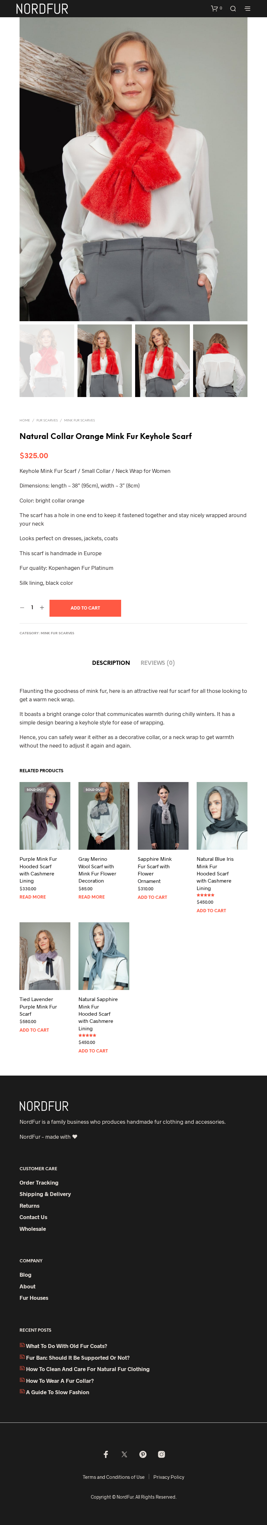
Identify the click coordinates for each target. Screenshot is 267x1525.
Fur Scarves (47, 420)
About (27, 1286)
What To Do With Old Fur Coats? (66, 1345)
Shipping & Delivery (45, 1193)
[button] (216, 8)
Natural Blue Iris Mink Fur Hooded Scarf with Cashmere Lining (215, 873)
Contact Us (33, 1217)
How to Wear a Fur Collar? (60, 1380)
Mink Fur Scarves (79, 420)
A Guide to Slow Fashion (57, 1392)
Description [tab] (111, 663)
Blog (26, 1274)
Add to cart (152, 897)
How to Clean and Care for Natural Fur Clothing (88, 1369)
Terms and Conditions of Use (114, 1477)
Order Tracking (39, 1182)
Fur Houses (34, 1297)
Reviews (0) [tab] (158, 663)
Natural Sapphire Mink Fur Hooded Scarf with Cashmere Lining (98, 1013)
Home (25, 420)
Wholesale (33, 1228)
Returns (29, 1205)
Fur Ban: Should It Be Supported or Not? (78, 1357)
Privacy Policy (168, 1477)
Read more (33, 897)
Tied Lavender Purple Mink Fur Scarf (38, 1006)
